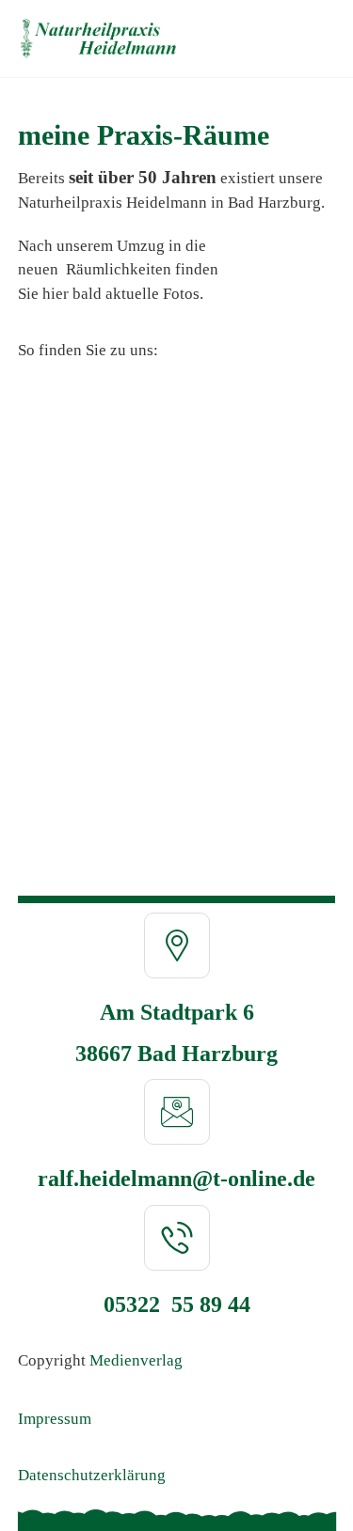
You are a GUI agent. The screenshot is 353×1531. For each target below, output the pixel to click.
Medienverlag (136, 1360)
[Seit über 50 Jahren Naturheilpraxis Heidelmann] (98, 38)
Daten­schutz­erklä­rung (92, 1475)
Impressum (54, 1419)
